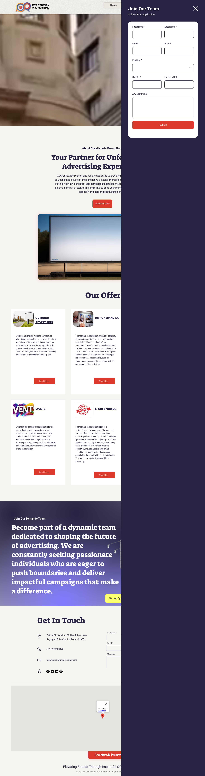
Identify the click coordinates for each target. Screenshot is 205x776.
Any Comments (139, 94)
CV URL (136, 77)
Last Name (169, 27)
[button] (195, 8)
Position (136, 60)
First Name (137, 27)
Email (135, 44)
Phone (167, 44)
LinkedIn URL (170, 77)
